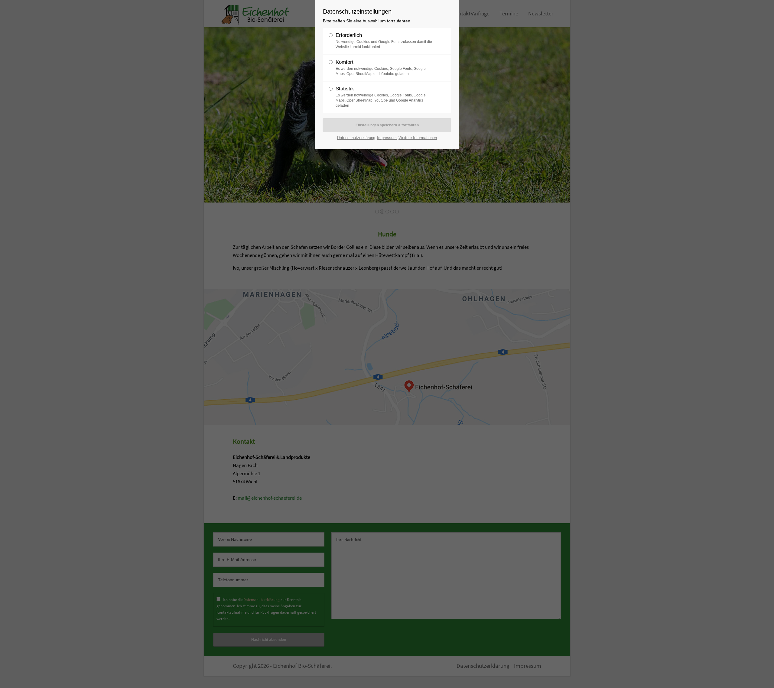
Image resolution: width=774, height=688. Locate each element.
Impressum (387, 137)
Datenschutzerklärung (356, 137)
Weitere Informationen (417, 137)
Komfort (381, 67)
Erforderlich (384, 40)
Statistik (381, 97)
